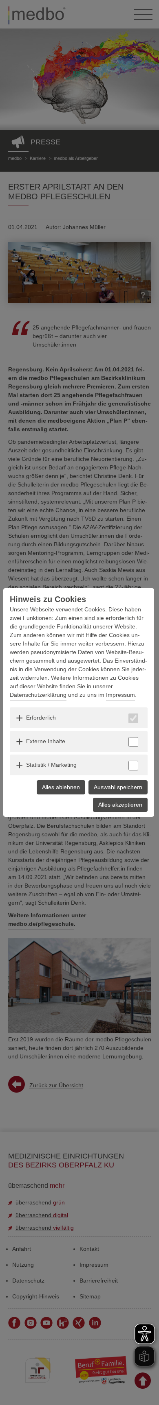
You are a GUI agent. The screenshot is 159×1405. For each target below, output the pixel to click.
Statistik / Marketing (51, 764)
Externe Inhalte (45, 741)
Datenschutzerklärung (38, 695)
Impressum (120, 695)
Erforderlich (41, 717)
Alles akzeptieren (120, 804)
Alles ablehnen (61, 787)
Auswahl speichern (118, 787)
